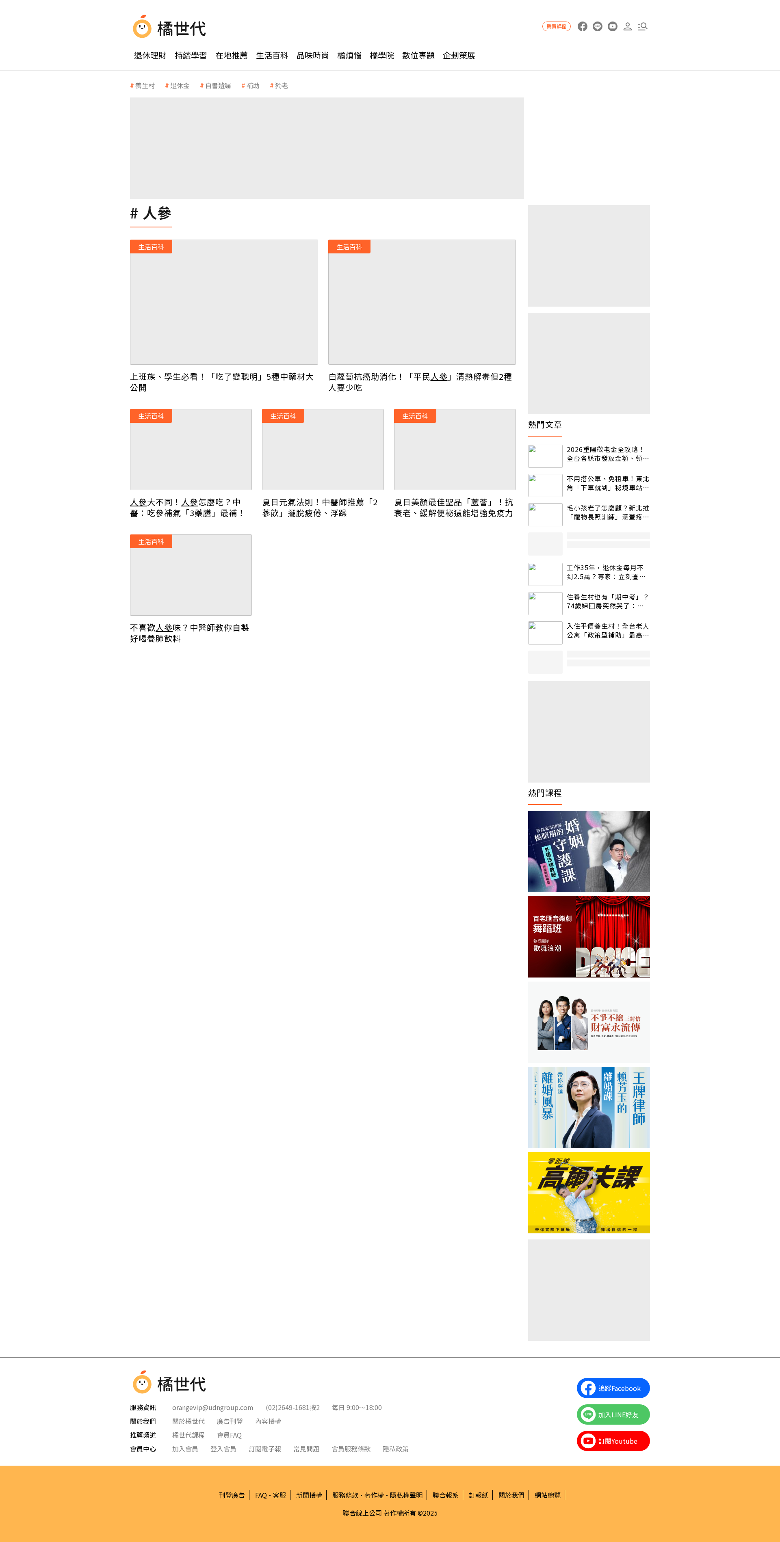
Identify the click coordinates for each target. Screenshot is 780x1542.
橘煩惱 (349, 55)
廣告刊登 (230, 1421)
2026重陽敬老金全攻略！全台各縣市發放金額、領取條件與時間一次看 (608, 454)
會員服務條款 (351, 1448)
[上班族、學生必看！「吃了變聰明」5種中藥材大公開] (224, 302)
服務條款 (345, 1495)
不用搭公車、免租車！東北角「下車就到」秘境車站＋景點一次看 (608, 483)
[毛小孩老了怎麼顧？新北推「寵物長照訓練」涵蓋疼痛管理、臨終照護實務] (545, 514)
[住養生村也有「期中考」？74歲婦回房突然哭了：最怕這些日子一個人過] (545, 603)
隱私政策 (396, 1448)
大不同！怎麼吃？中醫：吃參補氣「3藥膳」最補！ (188, 507)
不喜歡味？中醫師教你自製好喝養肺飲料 (189, 633)
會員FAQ (229, 1435)
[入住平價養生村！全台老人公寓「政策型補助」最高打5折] (545, 632)
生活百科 (272, 55)
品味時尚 (313, 55)
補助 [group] (253, 85)
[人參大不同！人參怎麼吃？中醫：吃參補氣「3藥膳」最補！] (191, 449)
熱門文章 (545, 424)
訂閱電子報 (265, 1448)
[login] (627, 26)
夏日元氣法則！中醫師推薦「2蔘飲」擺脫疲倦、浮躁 (320, 507)
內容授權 (268, 1421)
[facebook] (582, 26)
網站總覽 (548, 1495)
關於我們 (511, 1495)
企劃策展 (459, 55)
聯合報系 (446, 1495)
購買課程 (556, 26)
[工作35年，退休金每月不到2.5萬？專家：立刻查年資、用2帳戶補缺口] (545, 574)
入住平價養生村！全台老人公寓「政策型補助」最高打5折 (608, 630)
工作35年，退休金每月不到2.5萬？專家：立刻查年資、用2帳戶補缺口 (606, 572)
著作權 (374, 1495)
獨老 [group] (281, 85)
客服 (279, 1495)
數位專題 (418, 55)
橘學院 (382, 55)
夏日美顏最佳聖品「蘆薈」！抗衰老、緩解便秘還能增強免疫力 (454, 507)
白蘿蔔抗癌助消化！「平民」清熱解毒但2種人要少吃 (420, 382)
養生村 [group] (145, 85)
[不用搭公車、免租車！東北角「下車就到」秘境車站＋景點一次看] (545, 485)
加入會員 (185, 1448)
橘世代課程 (188, 1435)
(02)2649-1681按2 (293, 1407)
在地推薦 (231, 55)
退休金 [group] (180, 85)
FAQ (261, 1495)
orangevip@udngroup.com (213, 1407)
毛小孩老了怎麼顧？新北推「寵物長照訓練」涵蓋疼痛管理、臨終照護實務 (608, 512)
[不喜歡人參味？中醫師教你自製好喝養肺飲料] (191, 575)
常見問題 (306, 1448)
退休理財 (150, 55)
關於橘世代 (188, 1421)
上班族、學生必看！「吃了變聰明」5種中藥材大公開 (222, 382)
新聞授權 (309, 1495)
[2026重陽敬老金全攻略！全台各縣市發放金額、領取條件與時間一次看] (545, 456)
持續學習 (191, 55)
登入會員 (223, 1448)
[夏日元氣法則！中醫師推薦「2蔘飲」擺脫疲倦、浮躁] (323, 449)
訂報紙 (478, 1495)
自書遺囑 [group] (218, 85)
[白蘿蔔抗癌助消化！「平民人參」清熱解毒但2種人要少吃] (422, 302)
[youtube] (612, 26)
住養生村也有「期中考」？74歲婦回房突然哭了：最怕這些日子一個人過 (608, 601)
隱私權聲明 (406, 1495)
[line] (597, 26)
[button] (642, 26)
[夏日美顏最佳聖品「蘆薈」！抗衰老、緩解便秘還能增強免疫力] (455, 449)
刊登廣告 (232, 1495)
